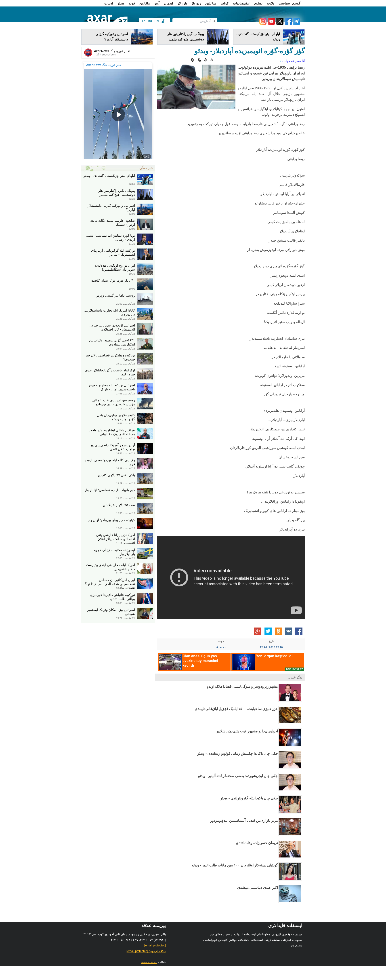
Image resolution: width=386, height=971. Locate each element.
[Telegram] (296, 23)
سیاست (284, 3)
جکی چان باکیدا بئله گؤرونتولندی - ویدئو (249, 798)
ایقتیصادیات (241, 3)
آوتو (156, 3)
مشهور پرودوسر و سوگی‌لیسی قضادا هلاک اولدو (242, 686)
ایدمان (168, 3)
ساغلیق (210, 3)
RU (150, 21)
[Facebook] (287, 23)
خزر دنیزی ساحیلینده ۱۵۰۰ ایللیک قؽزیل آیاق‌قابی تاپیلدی (236, 709)
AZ (143, 21)
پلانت (270, 3)
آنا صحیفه (298, 61)
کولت (225, 3)
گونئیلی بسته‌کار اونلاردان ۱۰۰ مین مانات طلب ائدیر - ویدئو (235, 865)
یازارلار (182, 3)
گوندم (296, 3)
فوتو (132, 3)
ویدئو (120, 3)
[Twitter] (279, 23)
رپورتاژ (196, 3)
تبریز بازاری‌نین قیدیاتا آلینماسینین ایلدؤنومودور (244, 820)
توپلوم (258, 3)
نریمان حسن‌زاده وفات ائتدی (257, 843)
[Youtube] (270, 23)
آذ (162, 21)
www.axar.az (149, 962)
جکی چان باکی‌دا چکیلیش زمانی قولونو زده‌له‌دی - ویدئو (237, 753)
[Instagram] (262, 23)
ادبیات (108, 3)
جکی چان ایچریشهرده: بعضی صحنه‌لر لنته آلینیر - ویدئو (238, 776)
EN (157, 21)
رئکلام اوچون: (146, 951)
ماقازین (144, 3)
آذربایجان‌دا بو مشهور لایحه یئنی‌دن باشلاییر (247, 731)
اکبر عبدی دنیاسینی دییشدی (257, 887)
